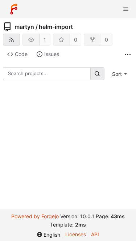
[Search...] (97, 73)
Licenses (75, 234)
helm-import (56, 26)
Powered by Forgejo (35, 216)
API (95, 234)
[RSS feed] (11, 40)
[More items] (127, 54)
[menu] (120, 74)
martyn (24, 26)
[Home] (14, 9)
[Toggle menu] (125, 9)
